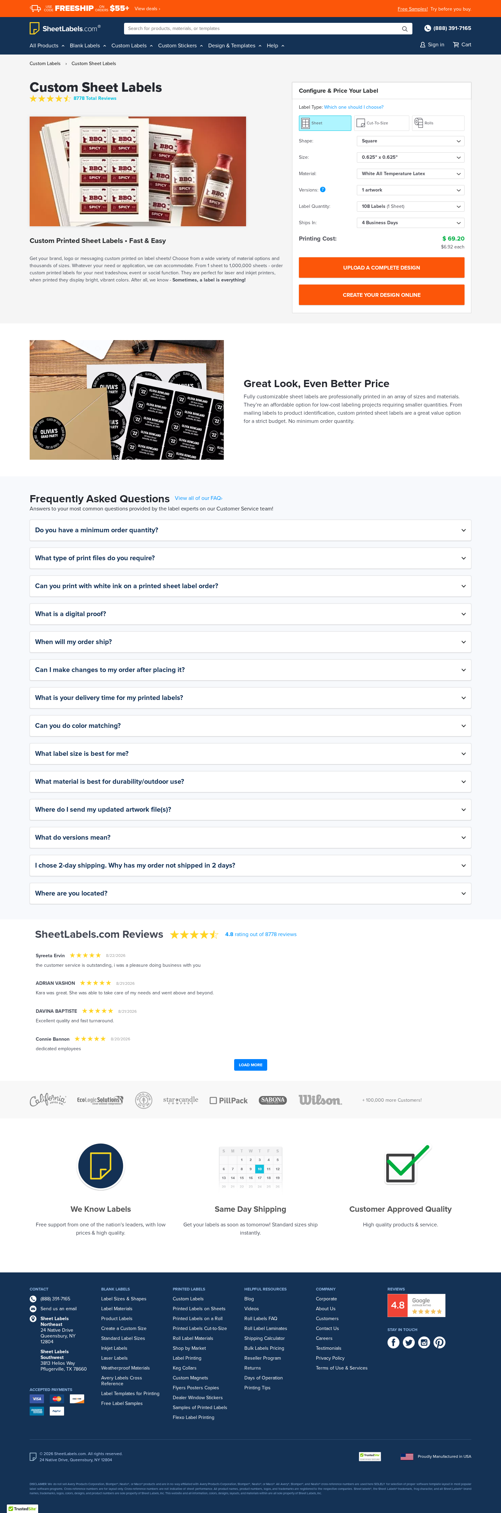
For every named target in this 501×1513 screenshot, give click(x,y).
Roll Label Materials (193, 1338)
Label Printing (187, 1358)
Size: (304, 157)
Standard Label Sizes (123, 1338)
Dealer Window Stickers (198, 1398)
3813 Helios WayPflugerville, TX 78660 (64, 1360)
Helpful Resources (265, 1289)
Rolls (429, 123)
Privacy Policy (330, 1358)
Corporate (326, 1299)
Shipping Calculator (264, 1338)
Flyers (179, 1388)
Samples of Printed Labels (200, 1407)
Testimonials (328, 1348)
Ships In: (308, 223)
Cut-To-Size (377, 123)
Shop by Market (189, 1348)
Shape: (306, 141)
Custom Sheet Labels (94, 63)
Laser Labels (114, 1358)
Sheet (317, 123)
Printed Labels (189, 1289)
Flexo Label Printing (193, 1417)
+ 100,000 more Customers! (392, 1100)
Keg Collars (185, 1368)
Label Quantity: (314, 206)
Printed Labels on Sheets (199, 1309)
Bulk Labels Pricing (264, 1348)
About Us (326, 1309)
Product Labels (117, 1318)
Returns (252, 1368)
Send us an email (59, 1309)
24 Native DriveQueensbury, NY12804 (58, 1330)
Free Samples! (413, 9)
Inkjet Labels (114, 1348)
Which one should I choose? (353, 107)
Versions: (308, 190)
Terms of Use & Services (342, 1368)
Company (326, 1289)
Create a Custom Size (124, 1328)
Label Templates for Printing (130, 1393)
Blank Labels (115, 1289)
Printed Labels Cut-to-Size (200, 1328)
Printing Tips (257, 1388)
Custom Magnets (190, 1378)
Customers (327, 1318)
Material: (307, 174)
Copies (211, 1388)
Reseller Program (262, 1358)
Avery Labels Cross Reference (121, 1381)
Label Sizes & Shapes (124, 1299)
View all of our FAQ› (199, 498)
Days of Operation (263, 1378)
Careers (324, 1338)
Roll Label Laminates (265, 1328)
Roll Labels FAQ (260, 1318)
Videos (251, 1309)
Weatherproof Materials (125, 1368)
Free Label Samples (122, 1403)
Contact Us (327, 1328)
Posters (195, 1388)
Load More (250, 1065)
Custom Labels (45, 63)
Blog (249, 1299)
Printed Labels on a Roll (198, 1318)
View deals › (147, 9)
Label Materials (117, 1309)
